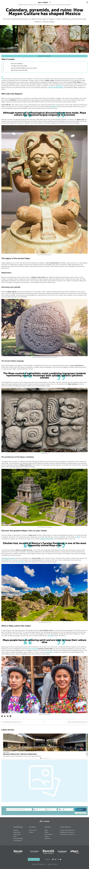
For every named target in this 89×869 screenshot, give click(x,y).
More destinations (17, 840)
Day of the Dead (33, 648)
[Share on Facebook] (2, 716)
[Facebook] (53, 859)
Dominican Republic (18, 838)
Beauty (46, 830)
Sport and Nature (48, 834)
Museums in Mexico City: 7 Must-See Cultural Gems (20, 754)
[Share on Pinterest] (7, 716)
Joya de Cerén (20, 562)
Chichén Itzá (54, 106)
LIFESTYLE (47, 827)
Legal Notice (49, 864)
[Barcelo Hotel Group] (44, 821)
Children (46, 832)
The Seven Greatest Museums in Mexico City (68, 830)
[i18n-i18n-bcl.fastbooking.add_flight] (4, 809)
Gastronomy (47, 838)
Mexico (78, 537)
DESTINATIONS (18, 827)
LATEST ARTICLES (65, 827)
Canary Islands (16, 832)
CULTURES (32, 827)
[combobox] (19, 809)
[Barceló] (18, 851)
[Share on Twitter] (5, 716)
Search (80, 809)
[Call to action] (58, 859)
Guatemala (59, 85)
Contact (55, 864)
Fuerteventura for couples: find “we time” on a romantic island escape (68, 834)
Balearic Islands (17, 834)
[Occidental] (62, 852)
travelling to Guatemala (46, 539)
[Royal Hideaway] (34, 852)
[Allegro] (74, 851)
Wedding (46, 836)
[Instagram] (55, 859)
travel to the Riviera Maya (55, 87)
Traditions (31, 832)
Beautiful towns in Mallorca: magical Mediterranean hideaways (68, 832)
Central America (48, 652)
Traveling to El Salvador (8, 558)
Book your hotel (34, 859)
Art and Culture (6, 752)
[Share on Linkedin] (10, 716)
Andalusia (15, 830)
